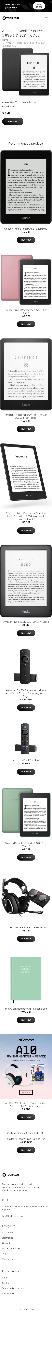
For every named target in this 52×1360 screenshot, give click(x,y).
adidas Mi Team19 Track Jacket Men (26, 1138)
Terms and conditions (13, 1288)
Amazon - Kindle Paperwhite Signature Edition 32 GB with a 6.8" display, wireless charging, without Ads (26, 516)
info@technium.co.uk (12, 1216)
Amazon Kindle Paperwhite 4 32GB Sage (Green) (26, 845)
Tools (5, 1253)
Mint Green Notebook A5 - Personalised (26, 1008)
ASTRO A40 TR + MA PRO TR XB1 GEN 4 (26, 927)
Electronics (7, 1237)
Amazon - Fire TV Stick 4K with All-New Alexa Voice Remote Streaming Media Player (26, 693)
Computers (7, 1232)
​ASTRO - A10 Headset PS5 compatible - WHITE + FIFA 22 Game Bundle (26, 1104)
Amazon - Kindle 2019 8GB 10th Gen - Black (26, 621)
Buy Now (12, 121)
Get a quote (39, 5)
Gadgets (6, 1243)
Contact (6, 1283)
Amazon (33, 102)
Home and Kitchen (11, 1248)
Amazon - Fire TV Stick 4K (26, 760)
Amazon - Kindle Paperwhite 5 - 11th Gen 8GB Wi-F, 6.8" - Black (26, 416)
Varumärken (21, 102)
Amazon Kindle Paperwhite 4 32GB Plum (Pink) (26, 311)
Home (5, 39)
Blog (4, 1277)
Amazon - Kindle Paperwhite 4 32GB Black (26, 228)
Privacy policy (9, 1293)
